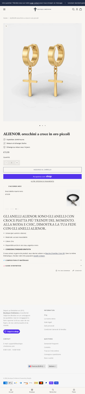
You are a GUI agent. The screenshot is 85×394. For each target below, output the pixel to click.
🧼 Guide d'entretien (12, 266)
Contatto (47, 347)
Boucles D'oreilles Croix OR (55, 253)
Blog (45, 315)
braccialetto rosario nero (14, 191)
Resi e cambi (48, 358)
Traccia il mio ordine (51, 351)
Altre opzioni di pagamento (42, 181)
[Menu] (4, 9)
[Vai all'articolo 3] (45, 126)
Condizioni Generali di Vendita (55, 329)
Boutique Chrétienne (13, 378)
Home (5, 18)
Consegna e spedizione (52, 354)
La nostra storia (49, 319)
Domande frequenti (51, 344)
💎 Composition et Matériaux (16, 260)
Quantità (6, 157)
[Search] (73, 9)
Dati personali (49, 326)
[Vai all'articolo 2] (42, 126)
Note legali (48, 322)
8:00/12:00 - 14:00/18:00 (11, 350)
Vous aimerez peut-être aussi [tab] (42, 290)
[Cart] (80, 9)
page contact (34, 3)
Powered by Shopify (25, 378)
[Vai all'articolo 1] (40, 126)
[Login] (77, 9)
